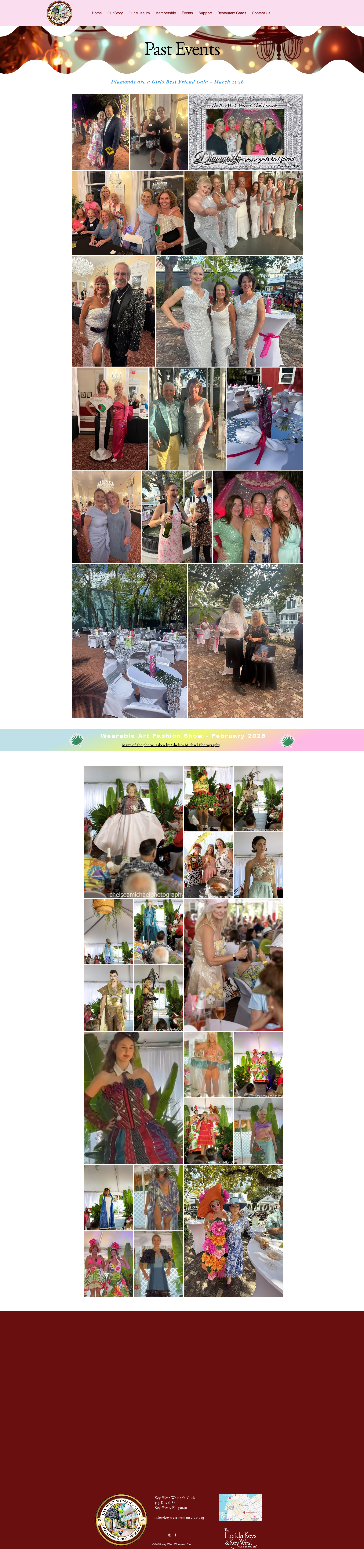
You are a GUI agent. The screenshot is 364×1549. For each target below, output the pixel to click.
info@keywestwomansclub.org (179, 1517)
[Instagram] (170, 1535)
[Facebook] (175, 1535)
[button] (187, 13)
